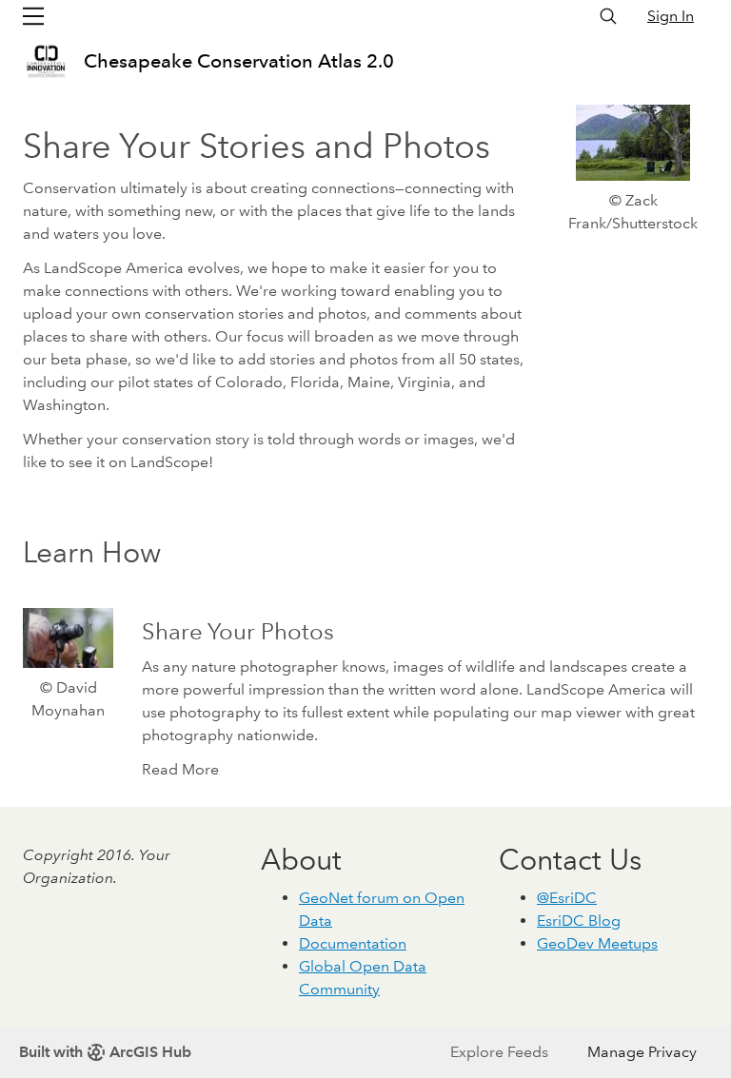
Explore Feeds (499, 1052)
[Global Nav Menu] (33, 16)
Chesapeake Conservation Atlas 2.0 (239, 60)
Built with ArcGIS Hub (105, 1052)
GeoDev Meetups (597, 943)
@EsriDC (567, 898)
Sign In (670, 16)
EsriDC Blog (579, 920)
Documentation (352, 943)
